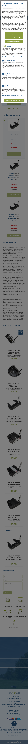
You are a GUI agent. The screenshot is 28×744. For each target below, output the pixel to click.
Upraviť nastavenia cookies (14, 41)
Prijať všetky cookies (14, 34)
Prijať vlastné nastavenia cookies (14, 100)
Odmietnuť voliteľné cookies (14, 37)
